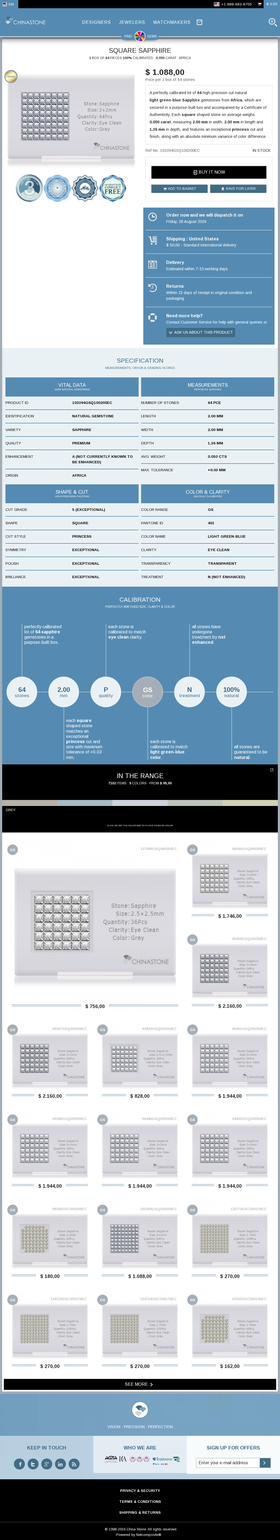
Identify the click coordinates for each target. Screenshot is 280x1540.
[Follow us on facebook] (19, 1464)
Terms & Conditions (140, 1502)
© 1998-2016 (115, 1529)
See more (137, 1384)
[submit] (265, 1463)
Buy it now (211, 172)
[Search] (273, 22)
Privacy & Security (140, 1491)
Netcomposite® (148, 1535)
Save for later (240, 189)
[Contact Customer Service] (199, 22)
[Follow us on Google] (46, 1464)
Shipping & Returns (140, 1512)
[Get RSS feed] (74, 1464)
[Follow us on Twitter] (33, 1464)
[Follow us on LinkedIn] (60, 1464)
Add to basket (181, 189)
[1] (272, 769)
